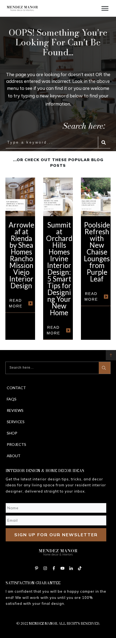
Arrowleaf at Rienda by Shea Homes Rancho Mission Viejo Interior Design (20, 259)
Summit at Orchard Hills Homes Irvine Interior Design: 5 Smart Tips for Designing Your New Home (58, 259)
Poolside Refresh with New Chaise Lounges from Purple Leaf (96, 259)
